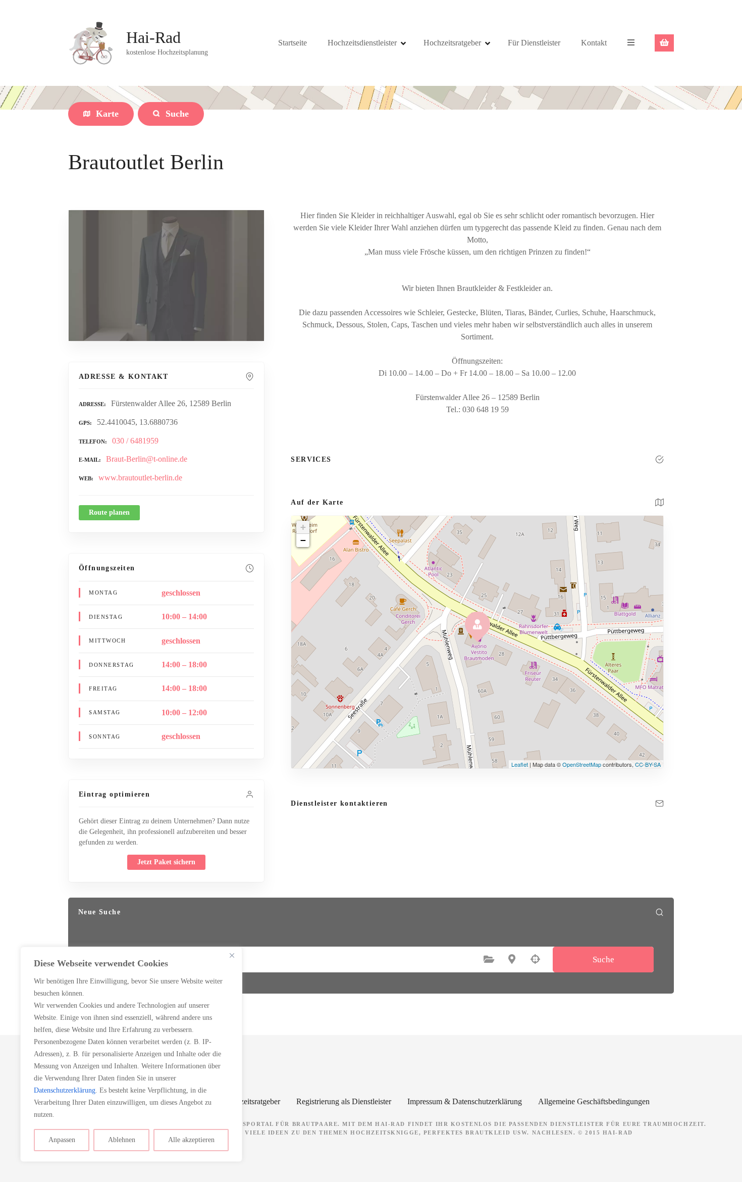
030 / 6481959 (135, 440)
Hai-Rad (153, 37)
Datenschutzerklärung (64, 1090)
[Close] (232, 955)
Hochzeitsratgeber (452, 42)
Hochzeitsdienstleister (362, 42)
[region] (131, 1054)
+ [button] (303, 527)
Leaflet (519, 764)
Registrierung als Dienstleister (343, 1101)
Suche (603, 959)
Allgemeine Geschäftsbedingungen (594, 1101)
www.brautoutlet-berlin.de (140, 477)
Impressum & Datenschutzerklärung (464, 1101)
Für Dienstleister (534, 42)
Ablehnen (121, 1140)
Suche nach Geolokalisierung (535, 959)
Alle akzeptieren (191, 1140)
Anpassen (61, 1140)
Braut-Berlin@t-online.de (146, 459)
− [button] (303, 540)
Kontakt (594, 42)
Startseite (292, 42)
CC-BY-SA (648, 764)
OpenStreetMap (581, 764)
